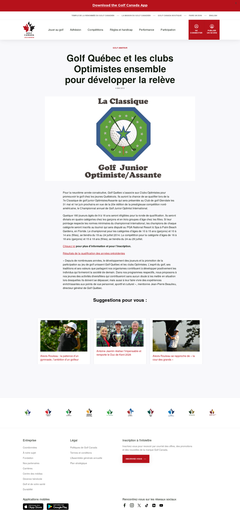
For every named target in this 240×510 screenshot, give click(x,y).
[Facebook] (124, 505)
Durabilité (28, 489)
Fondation (28, 458)
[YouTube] (161, 505)
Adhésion (75, 30)
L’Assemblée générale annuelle (86, 458)
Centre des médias (32, 473)
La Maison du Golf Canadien (136, 15)
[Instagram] (132, 505)
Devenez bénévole (32, 478)
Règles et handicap (121, 30)
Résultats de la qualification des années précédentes (94, 253)
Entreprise (29, 440)
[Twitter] (139, 505)
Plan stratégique (78, 463)
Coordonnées (30, 447)
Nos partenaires (31, 463)
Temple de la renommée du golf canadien (93, 15)
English (213, 15)
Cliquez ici (69, 246)
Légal (73, 440)
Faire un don (195, 15)
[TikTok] (146, 505)
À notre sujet (29, 452)
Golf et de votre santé (34, 484)
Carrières (27, 468)
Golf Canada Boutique (170, 15)
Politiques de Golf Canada (83, 447)
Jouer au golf (55, 30)
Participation (168, 30)
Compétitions (95, 30)
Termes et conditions (81, 452)
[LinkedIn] (154, 505)
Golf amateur (120, 48)
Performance (146, 30)
